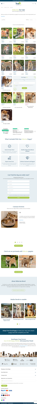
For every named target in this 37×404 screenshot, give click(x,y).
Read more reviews (18, 245)
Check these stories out (23, 345)
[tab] (15, 242)
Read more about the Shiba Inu (18, 290)
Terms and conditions (4, 403)
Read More (3, 16)
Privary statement (10, 403)
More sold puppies (18, 271)
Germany (24, 223)
